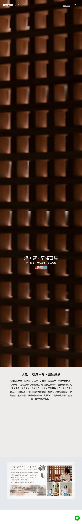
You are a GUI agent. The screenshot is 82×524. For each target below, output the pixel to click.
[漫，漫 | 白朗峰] (20, 429)
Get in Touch (66, 5)
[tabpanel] (41, 483)
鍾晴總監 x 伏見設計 (41, 500)
